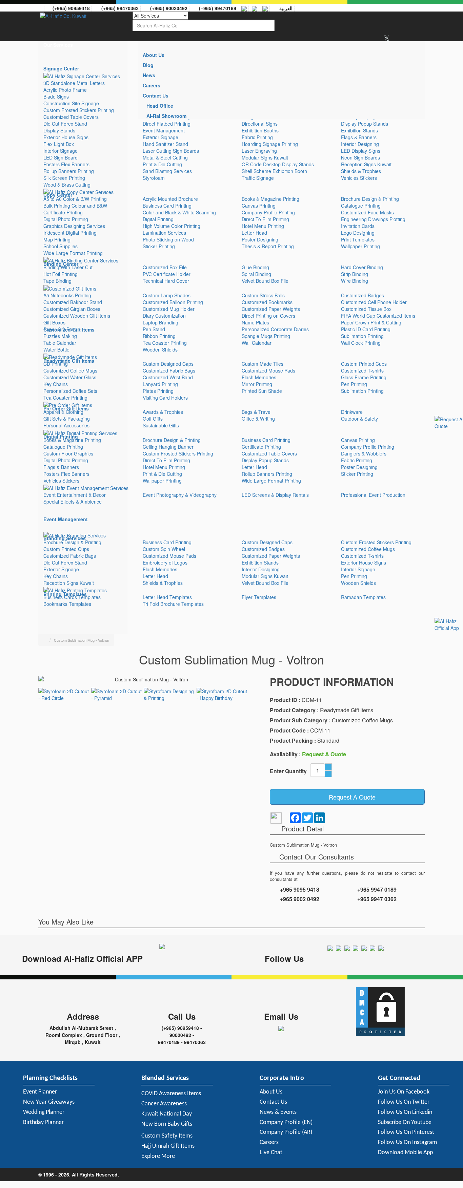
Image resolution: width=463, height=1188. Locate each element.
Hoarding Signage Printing (270, 144)
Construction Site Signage (71, 103)
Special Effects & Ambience (72, 501)
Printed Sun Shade (262, 390)
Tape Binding (57, 280)
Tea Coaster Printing (165, 342)
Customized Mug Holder (169, 308)
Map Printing (57, 239)
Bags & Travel (256, 411)
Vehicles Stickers (359, 177)
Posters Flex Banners (66, 164)
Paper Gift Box (59, 329)
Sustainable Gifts (161, 425)
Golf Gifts (153, 418)
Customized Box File (165, 267)
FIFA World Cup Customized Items (378, 315)
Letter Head (254, 232)
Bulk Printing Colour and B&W (75, 205)
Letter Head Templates (167, 597)
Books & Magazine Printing (270, 198)
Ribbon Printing (159, 336)
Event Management (164, 130)
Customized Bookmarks (267, 302)
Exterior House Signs (65, 137)
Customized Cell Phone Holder (374, 302)
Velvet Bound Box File (265, 280)
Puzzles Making (60, 336)
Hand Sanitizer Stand (165, 144)
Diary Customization (164, 315)
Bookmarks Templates (67, 603)
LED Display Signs (360, 150)
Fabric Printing (257, 137)
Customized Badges (362, 295)
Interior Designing (360, 144)
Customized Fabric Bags (169, 370)
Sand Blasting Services (167, 171)
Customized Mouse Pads (268, 370)
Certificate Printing (63, 212)
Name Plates (255, 322)
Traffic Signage (258, 177)
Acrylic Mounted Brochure (170, 198)
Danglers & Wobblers (363, 453)
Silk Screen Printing (64, 177)
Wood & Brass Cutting (66, 184)
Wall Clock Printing (361, 342)
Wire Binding (354, 280)
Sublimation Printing (362, 336)
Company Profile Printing (268, 212)
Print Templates (358, 239)
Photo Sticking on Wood (168, 239)
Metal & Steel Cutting (165, 157)
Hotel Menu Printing (263, 225)
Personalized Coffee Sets (70, 390)
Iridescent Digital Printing (70, 232)
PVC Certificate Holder (166, 274)
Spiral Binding (256, 274)
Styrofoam (154, 177)
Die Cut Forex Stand (65, 123)
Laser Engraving (259, 150)
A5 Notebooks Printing (67, 295)
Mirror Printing (257, 384)
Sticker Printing (159, 246)
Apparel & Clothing (63, 411)
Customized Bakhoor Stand (72, 302)
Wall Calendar (256, 342)
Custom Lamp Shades (166, 295)
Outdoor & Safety (359, 418)
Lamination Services (164, 232)
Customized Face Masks (367, 212)
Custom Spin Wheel (164, 549)
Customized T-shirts (362, 370)
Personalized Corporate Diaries (275, 329)
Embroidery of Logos (165, 562)
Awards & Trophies (163, 411)
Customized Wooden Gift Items (76, 315)
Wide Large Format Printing (73, 253)
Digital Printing (158, 219)
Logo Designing (358, 232)
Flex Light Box (58, 144)
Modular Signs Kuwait (265, 157)
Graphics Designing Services (74, 225)
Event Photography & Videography (180, 494)
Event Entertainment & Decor (74, 494)
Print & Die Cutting (162, 164)
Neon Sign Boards (360, 157)
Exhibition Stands (359, 130)
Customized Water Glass (69, 377)
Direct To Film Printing (265, 219)
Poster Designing (260, 239)
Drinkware (352, 411)
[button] (82, 44)
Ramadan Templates (363, 597)
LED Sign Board (60, 157)
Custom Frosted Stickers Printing (78, 110)
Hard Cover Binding (362, 267)
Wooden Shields (160, 349)
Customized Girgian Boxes (71, 308)
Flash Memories (259, 377)
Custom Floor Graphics (68, 453)
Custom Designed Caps (168, 363)
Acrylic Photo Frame (65, 89)
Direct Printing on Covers (268, 315)
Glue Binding (255, 267)
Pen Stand (154, 329)
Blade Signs (56, 96)
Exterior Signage (160, 137)
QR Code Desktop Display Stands (278, 164)
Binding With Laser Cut (68, 267)
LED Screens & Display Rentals (275, 494)
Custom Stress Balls (263, 295)
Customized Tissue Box (366, 308)
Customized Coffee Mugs (70, 370)
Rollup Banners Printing (68, 171)
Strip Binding (354, 274)
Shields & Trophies (361, 171)
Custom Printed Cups (364, 363)
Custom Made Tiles (262, 363)
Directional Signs (260, 123)
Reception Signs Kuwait (366, 164)
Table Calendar (59, 342)
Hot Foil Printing (60, 274)
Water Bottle (56, 349)
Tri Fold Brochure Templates (173, 603)
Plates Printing (158, 390)
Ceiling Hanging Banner (168, 446)
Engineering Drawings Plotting (373, 219)
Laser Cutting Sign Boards (171, 150)
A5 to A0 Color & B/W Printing (75, 198)
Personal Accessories (66, 425)
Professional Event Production (373, 494)
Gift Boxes (54, 322)
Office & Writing (258, 418)
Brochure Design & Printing (370, 198)
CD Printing (55, 363)
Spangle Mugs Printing (266, 336)
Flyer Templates (259, 597)
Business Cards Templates (72, 597)
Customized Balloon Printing (173, 302)
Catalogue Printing (361, 205)
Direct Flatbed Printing (166, 123)
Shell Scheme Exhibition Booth (274, 171)
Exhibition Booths (260, 130)
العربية (285, 8)
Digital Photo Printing (65, 219)
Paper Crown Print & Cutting (371, 322)
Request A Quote (350, 796)
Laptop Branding (160, 322)
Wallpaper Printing (360, 246)
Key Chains (55, 384)
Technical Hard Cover (166, 280)
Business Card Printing (167, 205)
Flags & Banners (359, 137)
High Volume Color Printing (171, 225)
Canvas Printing (259, 205)
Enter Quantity (288, 771)
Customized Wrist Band (168, 377)
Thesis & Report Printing (268, 246)
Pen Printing (354, 384)
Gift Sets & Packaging (66, 418)
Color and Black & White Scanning (179, 212)
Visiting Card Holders (165, 397)
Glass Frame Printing (363, 377)
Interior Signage (60, 150)
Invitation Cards (358, 225)
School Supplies (60, 246)
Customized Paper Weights (271, 308)
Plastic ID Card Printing (365, 329)
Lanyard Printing (160, 384)
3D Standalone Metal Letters (74, 83)
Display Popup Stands (364, 123)
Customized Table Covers (71, 116)
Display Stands (59, 130)
